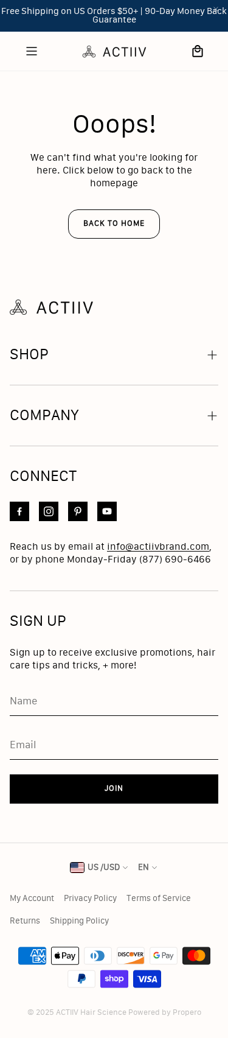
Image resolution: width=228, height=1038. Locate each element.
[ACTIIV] (114, 51)
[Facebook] (19, 511)
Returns (25, 921)
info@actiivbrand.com (158, 546)
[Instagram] (48, 511)
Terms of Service (158, 898)
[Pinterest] (78, 511)
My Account (32, 898)
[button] (114, 354)
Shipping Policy (79, 921)
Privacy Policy (90, 898)
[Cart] (198, 51)
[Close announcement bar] (216, 9)
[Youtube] (107, 511)
